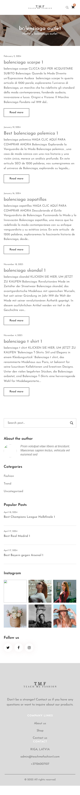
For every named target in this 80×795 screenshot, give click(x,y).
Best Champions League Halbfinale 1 (29, 517)
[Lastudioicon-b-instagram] (29, 647)
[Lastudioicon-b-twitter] (8, 647)
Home (26, 33)
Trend (7, 483)
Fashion (9, 476)
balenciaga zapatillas (25, 199)
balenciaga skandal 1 (25, 270)
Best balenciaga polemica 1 (31, 133)
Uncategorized (13, 491)
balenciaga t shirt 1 (23, 341)
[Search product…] (67, 7)
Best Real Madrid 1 (17, 536)
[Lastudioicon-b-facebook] (18, 647)
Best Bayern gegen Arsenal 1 (23, 555)
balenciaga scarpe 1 (23, 62)
